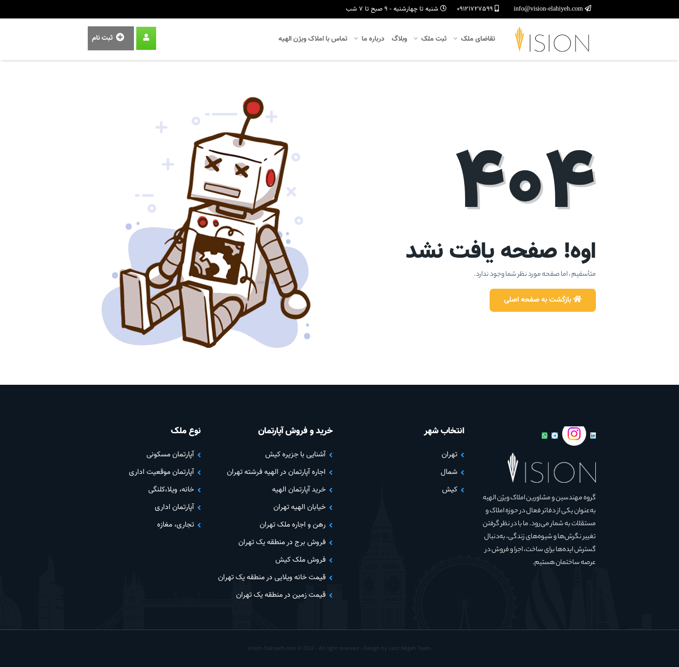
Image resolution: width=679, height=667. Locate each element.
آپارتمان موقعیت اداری (161, 472)
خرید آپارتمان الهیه (299, 490)
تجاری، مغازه (175, 525)
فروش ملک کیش (300, 560)
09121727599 (476, 9)
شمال (449, 472)
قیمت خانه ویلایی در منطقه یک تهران (272, 577)
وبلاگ (399, 39)
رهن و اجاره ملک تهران (293, 525)
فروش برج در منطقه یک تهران (282, 542)
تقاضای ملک (477, 39)
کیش (449, 490)
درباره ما (372, 39)
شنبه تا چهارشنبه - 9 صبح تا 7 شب (393, 9)
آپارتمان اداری (174, 507)
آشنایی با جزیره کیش (295, 455)
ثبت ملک (433, 39)
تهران (449, 455)
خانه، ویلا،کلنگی (171, 490)
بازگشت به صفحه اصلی (538, 300)
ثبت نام (103, 38)
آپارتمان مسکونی (170, 455)
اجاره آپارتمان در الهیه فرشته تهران (276, 472)
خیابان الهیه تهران (299, 507)
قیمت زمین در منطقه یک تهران (281, 595)
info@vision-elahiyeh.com (549, 9)
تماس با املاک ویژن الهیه (313, 39)
